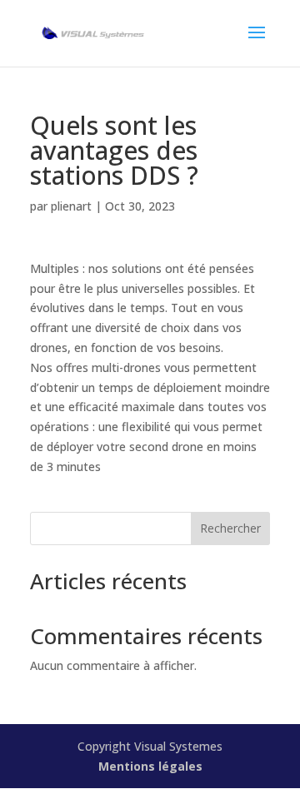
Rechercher (230, 528)
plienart (71, 206)
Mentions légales (150, 766)
